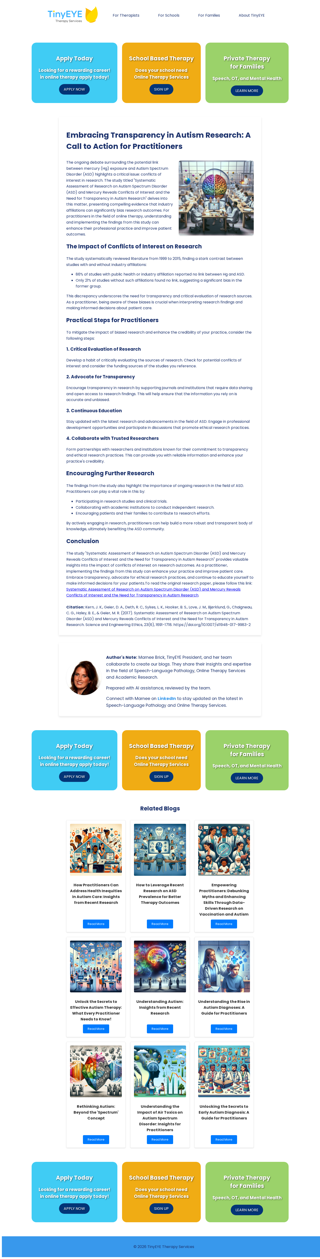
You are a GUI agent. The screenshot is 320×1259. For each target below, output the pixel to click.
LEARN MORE (246, 90)
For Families (209, 15)
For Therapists (126, 15)
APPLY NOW (74, 89)
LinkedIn (167, 698)
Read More (97, 925)
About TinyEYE (252, 15)
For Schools (168, 15)
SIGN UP (161, 89)
